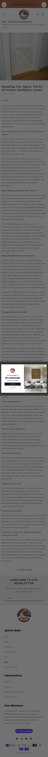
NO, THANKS (12, 387)
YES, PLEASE (12, 384)
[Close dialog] (45, 366)
